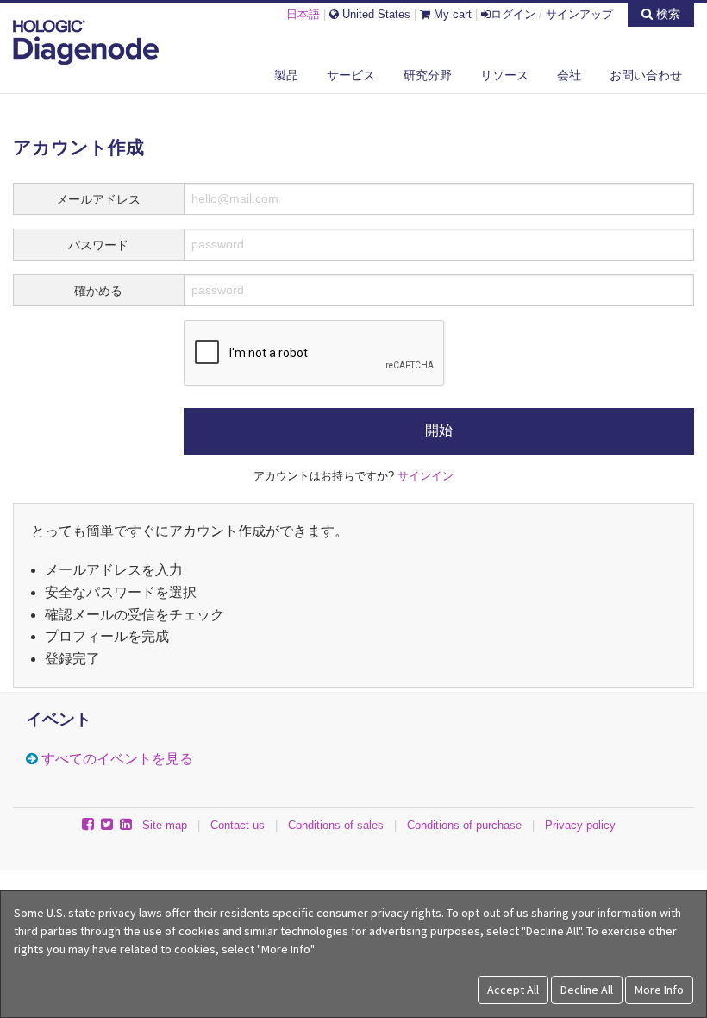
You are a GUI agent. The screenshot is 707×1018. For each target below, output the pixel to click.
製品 (286, 75)
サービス (351, 75)
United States (374, 14)
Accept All (513, 989)
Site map (164, 825)
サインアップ (579, 14)
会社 (569, 75)
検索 (666, 14)
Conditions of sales (336, 825)
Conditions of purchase (464, 825)
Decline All (586, 989)
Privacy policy (580, 825)
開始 (439, 430)
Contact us (237, 825)
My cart (451, 14)
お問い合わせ (646, 75)
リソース (504, 75)
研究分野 (428, 75)
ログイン (513, 14)
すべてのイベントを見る (117, 758)
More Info (659, 989)
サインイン (425, 475)
